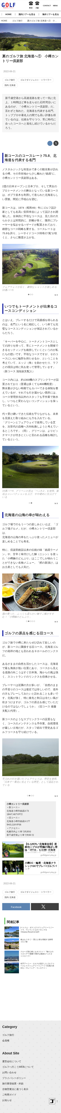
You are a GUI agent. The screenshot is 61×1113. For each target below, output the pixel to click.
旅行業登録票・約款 (13, 1083)
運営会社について (11, 1061)
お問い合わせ (9, 1072)
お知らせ (7, 1100)
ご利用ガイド (9, 1094)
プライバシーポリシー (14, 1078)
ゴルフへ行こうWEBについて (18, 1066)
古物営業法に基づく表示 (15, 1089)
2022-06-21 (9, 71)
